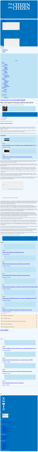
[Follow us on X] (3, 399)
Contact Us (4, 421)
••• (0, 45)
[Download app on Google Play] (5, 415)
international (4, 21)
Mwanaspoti (4, 446)
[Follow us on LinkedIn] (3, 402)
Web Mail (3, 427)
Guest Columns (6, 76)
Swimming (6, 69)
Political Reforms (7, 86)
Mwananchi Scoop (5, 445)
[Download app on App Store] (5, 417)
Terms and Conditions (5, 436)
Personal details (4, 49)
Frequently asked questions (6, 428)
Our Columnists (6, 75)
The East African (5, 447)
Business (3, 70)
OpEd (3, 73)
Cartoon (5, 77)
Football (5, 66)
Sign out (3, 52)
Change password (5, 50)
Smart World (6, 85)
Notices (5, 89)
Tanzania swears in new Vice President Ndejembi (12, 100)
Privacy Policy (4, 437)
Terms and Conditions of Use (7, 431)
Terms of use (4, 430)
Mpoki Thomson (4, 117)
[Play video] (12, 186)
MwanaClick (5, 1)
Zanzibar (3, 79)
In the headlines (4, 330)
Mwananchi (4, 444)
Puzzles (3, 78)
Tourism (5, 80)
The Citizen (4, 443)
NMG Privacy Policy (5, 429)
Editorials (5, 74)
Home (3, 19)
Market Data (4, 87)
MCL (1, 1)
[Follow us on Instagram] (3, 410)
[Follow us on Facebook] (3, 407)
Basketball (6, 67)
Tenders (5, 91)
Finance (5, 71)
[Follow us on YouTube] (3, 404)
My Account (2, 47)
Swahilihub (4, 448)
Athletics (5, 68)
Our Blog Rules (4, 432)
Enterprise (6, 72)
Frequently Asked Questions (6, 422)
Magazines (4, 83)
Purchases (3, 51)
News (3, 63)
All (1, 393)
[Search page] (7, 18)
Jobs (3, 88)
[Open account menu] (12, 42)
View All (1, 338)
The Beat (5, 84)
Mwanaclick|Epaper (5, 442)
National (3, 20)
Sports (3, 65)
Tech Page (6, 82)
